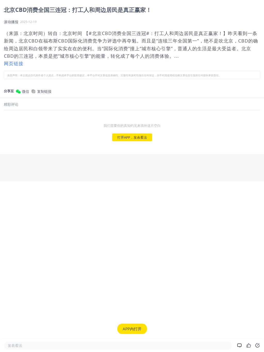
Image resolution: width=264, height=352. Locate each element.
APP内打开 (132, 328)
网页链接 (13, 63)
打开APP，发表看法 (132, 137)
